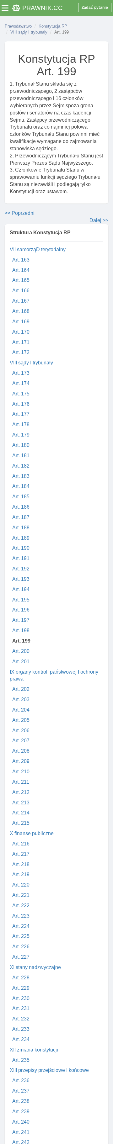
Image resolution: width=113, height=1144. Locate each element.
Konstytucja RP (53, 26)
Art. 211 (20, 782)
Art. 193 (21, 579)
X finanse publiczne (32, 833)
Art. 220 (21, 884)
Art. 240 (21, 1122)
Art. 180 (21, 445)
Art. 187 (21, 517)
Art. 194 (21, 589)
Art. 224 (21, 926)
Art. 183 (21, 476)
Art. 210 (21, 771)
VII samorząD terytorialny (38, 249)
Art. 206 (21, 730)
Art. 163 (21, 259)
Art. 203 (21, 699)
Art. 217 (21, 854)
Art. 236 (21, 1080)
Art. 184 (21, 486)
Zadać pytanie (95, 7)
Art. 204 (21, 709)
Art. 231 (21, 1008)
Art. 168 (21, 311)
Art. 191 (21, 558)
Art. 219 (21, 874)
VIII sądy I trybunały (28, 32)
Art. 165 (21, 280)
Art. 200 (21, 651)
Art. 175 (21, 393)
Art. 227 (21, 957)
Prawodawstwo (18, 26)
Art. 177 (21, 414)
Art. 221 (21, 895)
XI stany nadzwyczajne (35, 967)
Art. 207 (21, 740)
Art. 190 (21, 548)
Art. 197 (21, 620)
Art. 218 (21, 864)
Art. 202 (21, 689)
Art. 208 (21, 751)
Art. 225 (21, 936)
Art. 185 (21, 496)
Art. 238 (21, 1101)
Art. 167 (21, 301)
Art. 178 (21, 424)
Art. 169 (21, 321)
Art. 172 (21, 352)
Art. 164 (21, 270)
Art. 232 (21, 1018)
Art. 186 (21, 507)
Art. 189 (21, 538)
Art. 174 (21, 383)
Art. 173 (21, 373)
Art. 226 (21, 946)
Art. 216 (21, 843)
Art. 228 (21, 977)
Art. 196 (21, 609)
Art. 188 (21, 527)
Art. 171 (21, 342)
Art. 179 (21, 434)
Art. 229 (21, 988)
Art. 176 (21, 404)
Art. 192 (21, 568)
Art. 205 (21, 720)
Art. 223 (21, 916)
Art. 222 (21, 905)
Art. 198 (21, 630)
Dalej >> (98, 220)
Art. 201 (21, 661)
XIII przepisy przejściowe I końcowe (49, 1070)
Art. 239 (21, 1111)
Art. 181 (21, 455)
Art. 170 (21, 332)
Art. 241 (21, 1132)
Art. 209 (21, 761)
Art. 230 (21, 998)
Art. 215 (21, 823)
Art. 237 (21, 1091)
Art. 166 (21, 290)
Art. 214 (21, 812)
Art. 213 (21, 802)
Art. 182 (21, 466)
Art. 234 (21, 1039)
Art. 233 (21, 1029)
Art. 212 (21, 792)
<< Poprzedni (20, 213)
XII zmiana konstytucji (34, 1049)
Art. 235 (21, 1060)
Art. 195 (21, 599)
